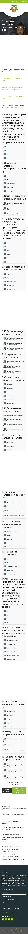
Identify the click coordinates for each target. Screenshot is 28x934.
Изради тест (7, 896)
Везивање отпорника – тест (10, 835)
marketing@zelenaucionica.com (10, 912)
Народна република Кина (13, 655)
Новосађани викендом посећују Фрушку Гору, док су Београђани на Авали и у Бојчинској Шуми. (13, 771)
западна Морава (11, 183)
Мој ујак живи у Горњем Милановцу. (15, 415)
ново (8, 246)
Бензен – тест (6, 832)
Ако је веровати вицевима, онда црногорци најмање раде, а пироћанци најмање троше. (14, 740)
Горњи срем (10, 722)
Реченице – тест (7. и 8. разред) (11, 846)
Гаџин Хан (9, 539)
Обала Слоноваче (11, 659)
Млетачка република (12, 651)
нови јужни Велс (11, 392)
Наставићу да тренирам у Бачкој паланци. (12, 420)
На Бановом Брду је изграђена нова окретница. (13, 204)
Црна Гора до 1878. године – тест (12, 856)
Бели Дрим (9, 179)
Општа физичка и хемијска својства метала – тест (13, 843)
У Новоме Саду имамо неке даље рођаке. (12, 425)
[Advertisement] (14, 49)
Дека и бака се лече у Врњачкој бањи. (15, 502)
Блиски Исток (10, 570)
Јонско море (10, 388)
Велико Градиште (11, 450)
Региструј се (22, 1)
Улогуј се (14, 1)
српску (8, 254)
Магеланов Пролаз (11, 281)
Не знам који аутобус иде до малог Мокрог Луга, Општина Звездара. (13, 344)
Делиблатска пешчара (12, 566)
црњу (8, 242)
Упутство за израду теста (11, 899)
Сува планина (10, 187)
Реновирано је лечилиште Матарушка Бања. (13, 516)
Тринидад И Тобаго (11, 644)
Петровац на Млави (11, 543)
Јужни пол (9, 559)
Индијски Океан (10, 403)
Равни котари (10, 285)
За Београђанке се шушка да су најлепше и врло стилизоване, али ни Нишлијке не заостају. (14, 750)
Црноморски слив (11, 277)
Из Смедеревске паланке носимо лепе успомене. (14, 430)
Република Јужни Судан (12, 395)
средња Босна (10, 719)
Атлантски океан (11, 399)
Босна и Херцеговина (12, 648)
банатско (9, 261)
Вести (5, 902)
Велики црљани (10, 446)
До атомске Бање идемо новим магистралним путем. (12, 506)
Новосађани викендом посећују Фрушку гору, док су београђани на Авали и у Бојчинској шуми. (13, 777)
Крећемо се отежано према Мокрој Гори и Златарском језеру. (13, 372)
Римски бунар (10, 715)
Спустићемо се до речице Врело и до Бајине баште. (13, 362)
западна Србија (10, 726)
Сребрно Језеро (10, 191)
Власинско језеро (11, 175)
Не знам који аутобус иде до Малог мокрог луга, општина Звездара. (13, 339)
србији (8, 250)
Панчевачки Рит (11, 711)
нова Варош (10, 546)
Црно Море (9, 384)
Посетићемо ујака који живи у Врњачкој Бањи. (14, 511)
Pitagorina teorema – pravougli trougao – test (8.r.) (11, 850)
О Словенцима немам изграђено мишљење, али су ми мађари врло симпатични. (13, 745)
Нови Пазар (10, 535)
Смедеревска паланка (12, 531)
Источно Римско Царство (13, 640)
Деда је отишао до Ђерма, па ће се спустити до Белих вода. (13, 213)
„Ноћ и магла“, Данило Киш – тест (13, 80)
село (8, 258)
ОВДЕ (16, 107)
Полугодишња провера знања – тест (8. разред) (13, 838)
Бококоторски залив (11, 562)
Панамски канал (11, 289)
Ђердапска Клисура (11, 574)
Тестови (6, 893)
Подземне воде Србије (9, 854)
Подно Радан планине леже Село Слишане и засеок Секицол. (12, 367)
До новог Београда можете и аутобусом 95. (12, 209)
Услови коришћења (14, 929)
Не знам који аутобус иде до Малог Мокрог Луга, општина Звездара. (13, 349)
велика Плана (10, 442)
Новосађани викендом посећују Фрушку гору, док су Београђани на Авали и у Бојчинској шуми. (13, 765)
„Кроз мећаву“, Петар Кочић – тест (13, 97)
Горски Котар (10, 274)
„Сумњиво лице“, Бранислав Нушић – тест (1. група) (13, 828)
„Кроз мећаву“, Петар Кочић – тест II (13, 859)
